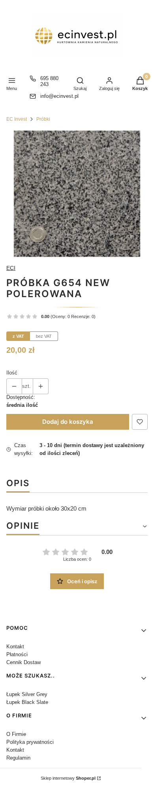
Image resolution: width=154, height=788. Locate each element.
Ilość (11, 373)
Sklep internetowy (68, 778)
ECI (10, 268)
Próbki (43, 119)
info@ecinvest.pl (59, 96)
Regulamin (18, 758)
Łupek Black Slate (27, 702)
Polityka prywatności (30, 742)
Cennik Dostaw (23, 662)
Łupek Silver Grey (26, 694)
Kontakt (15, 646)
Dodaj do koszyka (67, 421)
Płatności (17, 654)
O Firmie (16, 734)
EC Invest (16, 119)
